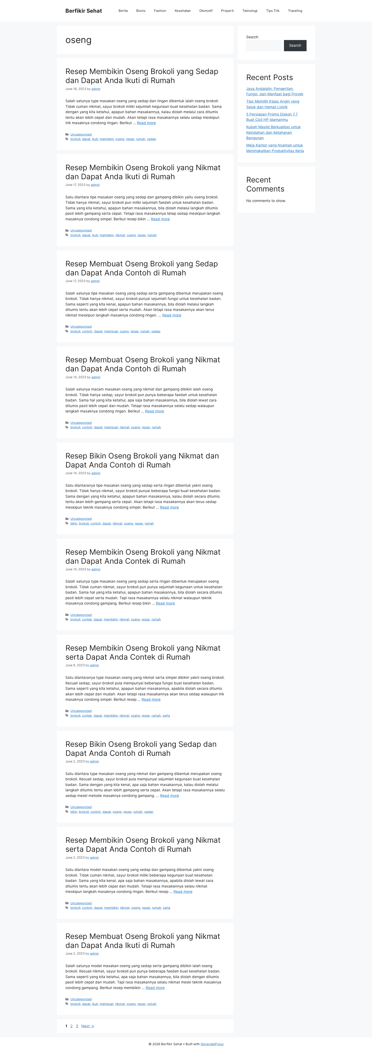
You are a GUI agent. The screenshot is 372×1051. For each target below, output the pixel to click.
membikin (107, 139)
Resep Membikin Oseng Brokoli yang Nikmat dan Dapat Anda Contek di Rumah (143, 556)
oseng (119, 139)
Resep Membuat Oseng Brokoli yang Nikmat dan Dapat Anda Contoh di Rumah (142, 364)
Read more (146, 123)
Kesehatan (183, 11)
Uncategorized (81, 134)
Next (87, 1026)
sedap (151, 139)
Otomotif (205, 11)
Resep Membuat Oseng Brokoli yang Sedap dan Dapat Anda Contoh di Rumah (141, 268)
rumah (140, 139)
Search (252, 37)
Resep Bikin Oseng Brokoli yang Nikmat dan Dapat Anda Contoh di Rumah (142, 460)
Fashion (160, 11)
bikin (73, 523)
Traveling (295, 11)
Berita (123, 11)
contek (87, 619)
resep (130, 139)
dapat (86, 139)
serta (166, 715)
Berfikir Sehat (83, 11)
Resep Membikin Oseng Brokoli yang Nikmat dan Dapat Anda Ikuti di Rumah (143, 172)
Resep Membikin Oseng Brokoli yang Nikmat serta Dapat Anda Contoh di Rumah (143, 844)
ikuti (95, 139)
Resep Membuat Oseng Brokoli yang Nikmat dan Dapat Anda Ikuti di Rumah (142, 941)
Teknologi (249, 11)
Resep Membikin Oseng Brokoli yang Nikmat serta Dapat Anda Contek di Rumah (143, 652)
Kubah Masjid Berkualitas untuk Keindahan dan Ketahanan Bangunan (273, 132)
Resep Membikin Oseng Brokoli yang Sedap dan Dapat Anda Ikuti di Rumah (141, 76)
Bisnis (141, 11)
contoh (87, 331)
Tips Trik (272, 11)
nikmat (120, 235)
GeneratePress (212, 1044)
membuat (111, 331)
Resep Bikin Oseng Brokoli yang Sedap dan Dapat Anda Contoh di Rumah (141, 748)
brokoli (75, 139)
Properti (227, 11)
